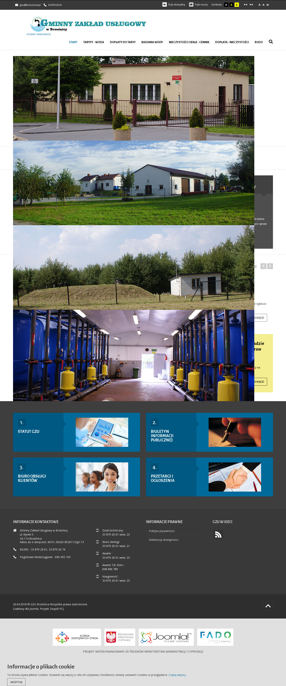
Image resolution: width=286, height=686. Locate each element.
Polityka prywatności (162, 531)
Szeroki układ (251, 4)
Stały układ (245, 4)
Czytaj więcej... (178, 675)
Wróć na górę (268, 606)
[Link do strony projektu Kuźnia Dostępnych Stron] (76, 637)
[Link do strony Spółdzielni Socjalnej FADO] (215, 637)
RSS (218, 534)
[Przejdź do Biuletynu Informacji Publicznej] (235, 432)
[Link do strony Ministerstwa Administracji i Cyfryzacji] (120, 637)
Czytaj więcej (256, 318)
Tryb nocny (201, 4)
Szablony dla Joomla (26, 609)
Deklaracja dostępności (163, 540)
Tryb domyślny (176, 4)
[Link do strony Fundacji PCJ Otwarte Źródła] (166, 637)
